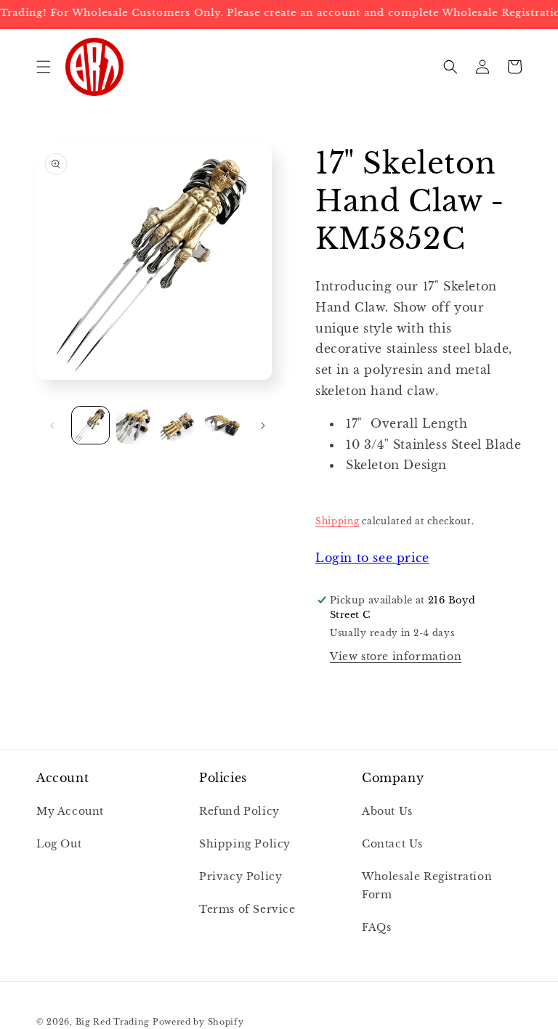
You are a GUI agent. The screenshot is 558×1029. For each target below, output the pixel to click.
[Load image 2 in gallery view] (134, 425)
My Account (70, 811)
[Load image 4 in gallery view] (223, 425)
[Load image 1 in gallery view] (90, 425)
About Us (387, 811)
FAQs (376, 927)
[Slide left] (52, 426)
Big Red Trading (113, 1022)
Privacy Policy (240, 876)
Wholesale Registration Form (427, 885)
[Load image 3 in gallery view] (179, 425)
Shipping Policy (245, 843)
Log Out (58, 843)
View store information (395, 656)
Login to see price (372, 557)
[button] (44, 67)
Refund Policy (239, 811)
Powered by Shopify (198, 1022)
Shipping (337, 521)
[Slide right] (263, 426)
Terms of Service (247, 909)
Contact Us (392, 843)
